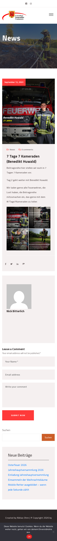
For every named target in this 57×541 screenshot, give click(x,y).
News (12, 149)
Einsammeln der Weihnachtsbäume (28, 480)
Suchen (6, 430)
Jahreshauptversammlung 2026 (26, 470)
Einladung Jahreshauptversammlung (28, 475)
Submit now (18, 415)
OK (29, 536)
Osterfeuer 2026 (17, 465)
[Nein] (53, 531)
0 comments (27, 149)
